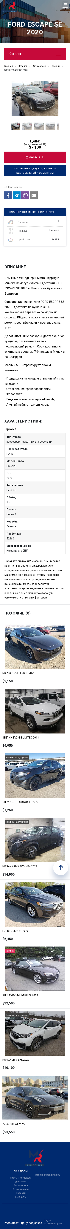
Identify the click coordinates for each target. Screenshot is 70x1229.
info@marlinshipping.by (47, 1175)
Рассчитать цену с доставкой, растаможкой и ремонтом (35, 170)
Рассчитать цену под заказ (23, 1223)
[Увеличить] (35, 98)
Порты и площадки (20, 1177)
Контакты (20, 1197)
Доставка (20, 1181)
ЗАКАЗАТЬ (36, 157)
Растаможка (21, 1185)
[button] (8, 195)
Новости (21, 1193)
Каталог (15, 54)
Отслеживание (21, 1189)
